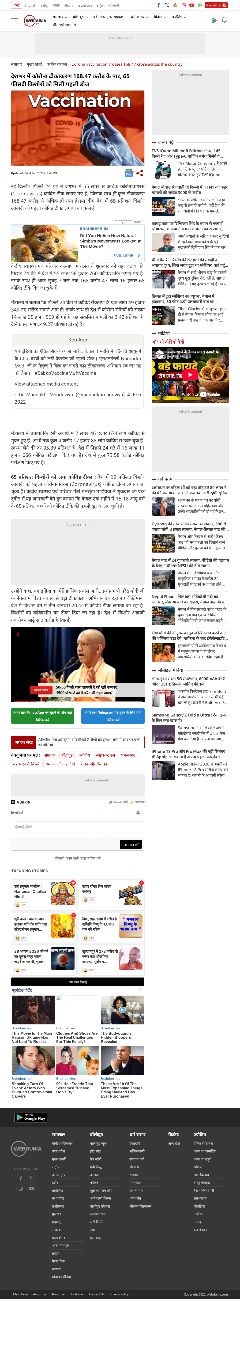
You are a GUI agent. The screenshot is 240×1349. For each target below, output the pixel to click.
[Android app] (31, 1118)
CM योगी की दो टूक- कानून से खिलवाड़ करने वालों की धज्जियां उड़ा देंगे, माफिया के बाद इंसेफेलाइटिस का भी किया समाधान (190, 635)
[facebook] (158, 5)
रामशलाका (200, 1198)
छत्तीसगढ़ (58, 1206)
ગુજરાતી (113, 5)
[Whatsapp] (199, 5)
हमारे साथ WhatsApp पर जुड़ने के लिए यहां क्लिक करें (42, 716)
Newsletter (213, 5)
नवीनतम (165, 479)
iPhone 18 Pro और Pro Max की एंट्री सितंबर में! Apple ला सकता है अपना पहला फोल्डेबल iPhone (188, 754)
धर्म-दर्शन (135, 1198)
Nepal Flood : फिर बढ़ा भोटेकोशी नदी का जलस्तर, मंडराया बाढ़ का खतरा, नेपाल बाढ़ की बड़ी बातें (190, 599)
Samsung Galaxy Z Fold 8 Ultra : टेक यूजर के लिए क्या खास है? (189, 717)
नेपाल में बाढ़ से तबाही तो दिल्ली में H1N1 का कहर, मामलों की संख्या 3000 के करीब (190, 189)
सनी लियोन (97, 1222)
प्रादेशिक (57, 1190)
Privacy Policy (119, 1294)
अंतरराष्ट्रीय (59, 1174)
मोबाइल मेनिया (170, 670)
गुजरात (56, 1214)
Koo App (77, 340)
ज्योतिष (177, 16)
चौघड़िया (199, 1206)
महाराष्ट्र (56, 1222)
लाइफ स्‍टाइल (105, 755)
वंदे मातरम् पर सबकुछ (108, 16)
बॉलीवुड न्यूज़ (98, 1143)
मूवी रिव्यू (95, 1166)
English (30, 5)
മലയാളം (85, 5)
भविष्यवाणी (137, 1151)
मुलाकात (95, 1237)
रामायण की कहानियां (60, 764)
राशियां (198, 1166)
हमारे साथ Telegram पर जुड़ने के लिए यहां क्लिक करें (113, 716)
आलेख (94, 1174)
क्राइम (56, 1253)
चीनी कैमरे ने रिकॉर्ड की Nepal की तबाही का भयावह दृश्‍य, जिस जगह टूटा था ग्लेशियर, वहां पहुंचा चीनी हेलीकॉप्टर (190, 262)
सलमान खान (98, 1214)
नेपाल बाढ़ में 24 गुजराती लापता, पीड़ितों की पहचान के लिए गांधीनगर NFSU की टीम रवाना (190, 562)
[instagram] (183, 5)
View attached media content (46, 384)
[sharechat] (175, 5)
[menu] (15, 20)
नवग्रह (197, 1222)
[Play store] (215, 20)
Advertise (57, 1294)
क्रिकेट (158, 16)
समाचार (57, 16)
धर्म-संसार (137, 16)
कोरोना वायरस (57, 64)
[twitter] (167, 5)
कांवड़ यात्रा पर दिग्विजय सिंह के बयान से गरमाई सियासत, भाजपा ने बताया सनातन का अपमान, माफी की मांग (187, 226)
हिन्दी (17, 5)
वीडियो (164, 333)
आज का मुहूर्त (202, 1159)
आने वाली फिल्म (100, 1198)
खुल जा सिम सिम (101, 1190)
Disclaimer (77, 1294)
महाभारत (135, 1182)
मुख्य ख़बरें (34, 64)
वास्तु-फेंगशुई (202, 1182)
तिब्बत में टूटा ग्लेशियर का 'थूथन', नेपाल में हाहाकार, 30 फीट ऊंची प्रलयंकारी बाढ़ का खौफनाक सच (183, 298)
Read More (41, 690)
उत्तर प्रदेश (58, 1151)
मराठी (56, 5)
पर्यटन (94, 1182)
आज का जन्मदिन (205, 1151)
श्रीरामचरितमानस (64, 24)
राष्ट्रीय (56, 1166)
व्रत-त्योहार (136, 1190)
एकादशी (134, 1143)
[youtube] (191, 5)
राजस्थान (58, 1229)
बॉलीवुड (78, 16)
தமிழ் (44, 5)
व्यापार (56, 1269)
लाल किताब (201, 1174)
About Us (39, 1294)
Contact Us (97, 1294)
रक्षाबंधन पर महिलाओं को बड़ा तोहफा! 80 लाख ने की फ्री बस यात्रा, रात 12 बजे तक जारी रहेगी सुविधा (190, 490)
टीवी (93, 1229)
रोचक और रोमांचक (94, 764)
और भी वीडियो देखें (168, 342)
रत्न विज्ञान (200, 1229)
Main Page (20, 1294)
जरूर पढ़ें (166, 142)
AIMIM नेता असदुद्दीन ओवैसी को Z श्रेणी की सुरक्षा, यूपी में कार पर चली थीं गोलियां (89, 742)
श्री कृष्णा (135, 1166)
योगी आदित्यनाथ (62, 1143)
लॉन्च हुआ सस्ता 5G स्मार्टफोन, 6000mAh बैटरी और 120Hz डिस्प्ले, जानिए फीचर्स (188, 681)
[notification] (224, 20)
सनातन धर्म (136, 1159)
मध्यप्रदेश (58, 1198)
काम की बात (60, 1237)
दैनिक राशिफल (203, 1143)
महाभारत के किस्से (26, 764)
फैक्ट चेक (58, 1261)
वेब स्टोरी (95, 1159)
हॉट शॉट (95, 1151)
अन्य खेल (174, 1143)
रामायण (134, 1174)
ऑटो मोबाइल (60, 1245)
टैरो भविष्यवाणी (204, 1190)
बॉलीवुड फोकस (100, 1206)
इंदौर (55, 1182)
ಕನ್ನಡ (100, 5)
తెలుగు (69, 5)
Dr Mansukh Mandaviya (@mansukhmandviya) (72, 395)
